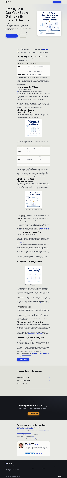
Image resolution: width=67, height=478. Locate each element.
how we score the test (36, 353)
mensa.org (33, 436)
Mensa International (31, 333)
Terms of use (44, 468)
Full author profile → (39, 453)
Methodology (23, 466)
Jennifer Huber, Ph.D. (29, 443)
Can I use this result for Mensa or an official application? (28, 386)
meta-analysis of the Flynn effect (38, 302)
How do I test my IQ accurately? (23, 380)
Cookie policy (44, 466)
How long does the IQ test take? (23, 377)
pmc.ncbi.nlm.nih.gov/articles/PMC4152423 (24, 433)
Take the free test (57, 1)
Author (33, 468)
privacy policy (19, 356)
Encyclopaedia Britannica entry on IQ (24, 176)
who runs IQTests (46, 353)
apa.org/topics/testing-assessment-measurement (25, 428)
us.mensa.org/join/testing (35, 438)
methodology (19, 242)
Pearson (34, 252)
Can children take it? (21, 390)
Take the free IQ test (33, 413)
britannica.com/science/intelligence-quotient (42, 430)
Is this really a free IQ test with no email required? (27, 374)
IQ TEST (54, 466)
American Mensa (40, 333)
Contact (33, 466)
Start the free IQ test (11, 35)
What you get (23, 35)
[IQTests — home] (8, 2)
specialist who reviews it (26, 355)
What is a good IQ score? (22, 383)
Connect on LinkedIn (30, 453)
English (59, 476)
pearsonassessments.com (43, 434)
